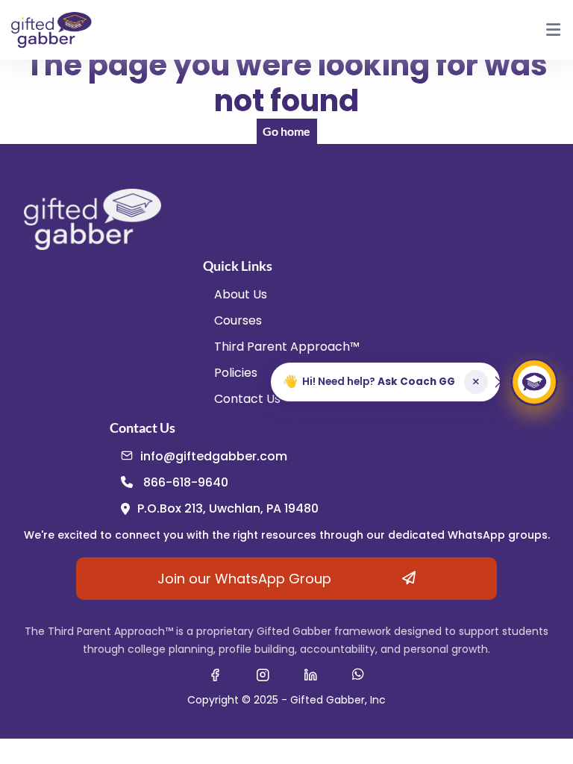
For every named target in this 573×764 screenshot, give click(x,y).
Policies (235, 372)
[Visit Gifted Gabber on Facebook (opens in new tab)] (214, 674)
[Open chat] (534, 382)
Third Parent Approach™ (287, 346)
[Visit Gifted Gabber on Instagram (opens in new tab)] (262, 674)
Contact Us (247, 398)
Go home (286, 131)
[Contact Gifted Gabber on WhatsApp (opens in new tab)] (358, 674)
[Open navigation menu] (552, 29)
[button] (385, 382)
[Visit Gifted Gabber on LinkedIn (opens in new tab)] (310, 674)
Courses (238, 320)
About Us (240, 294)
